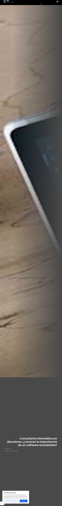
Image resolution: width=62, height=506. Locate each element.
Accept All (24, 500)
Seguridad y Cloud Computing (11, 451)
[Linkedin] (57, 1)
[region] (15, 497)
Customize (8, 500)
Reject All (16, 500)
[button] (41, 4)
